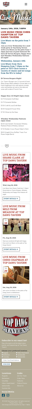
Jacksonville (6, 386)
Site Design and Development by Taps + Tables (16, 405)
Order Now (21, 378)
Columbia (5, 381)
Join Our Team (22, 376)
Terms (20, 403)
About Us (20, 386)
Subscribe (6, 364)
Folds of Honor (22, 383)
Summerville (6, 388)
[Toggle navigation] (25, 4)
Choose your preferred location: (14, 351)
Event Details (10, 199)
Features (20, 381)
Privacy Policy (14, 403)
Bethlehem (5, 378)
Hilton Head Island (8, 383)
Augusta (5, 376)
